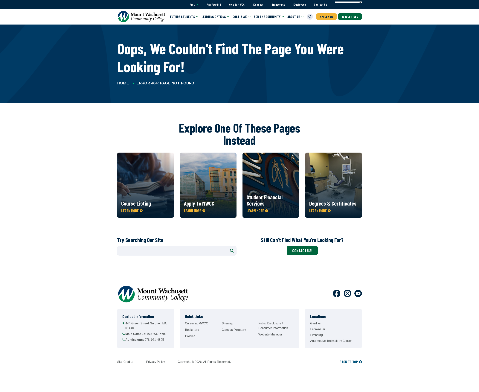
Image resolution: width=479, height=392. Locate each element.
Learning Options (214, 17)
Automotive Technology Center (331, 340)
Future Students (182, 17)
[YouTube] (358, 294)
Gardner (315, 323)
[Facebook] (336, 294)
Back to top (349, 362)
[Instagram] (347, 294)
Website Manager (270, 334)
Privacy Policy (155, 361)
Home (123, 83)
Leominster (317, 329)
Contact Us (320, 4)
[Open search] (310, 17)
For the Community (267, 17)
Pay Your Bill (214, 4)
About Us (293, 17)
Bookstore (192, 329)
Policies (190, 336)
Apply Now (326, 16)
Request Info (349, 16)
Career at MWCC (196, 323)
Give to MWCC (237, 4)
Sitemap (227, 323)
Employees (299, 4)
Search (232, 251)
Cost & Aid (240, 17)
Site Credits (125, 361)
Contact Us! (302, 250)
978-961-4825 (144, 339)
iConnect (258, 4)
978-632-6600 (146, 333)
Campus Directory (234, 329)
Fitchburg (316, 335)
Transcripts (278, 4)
